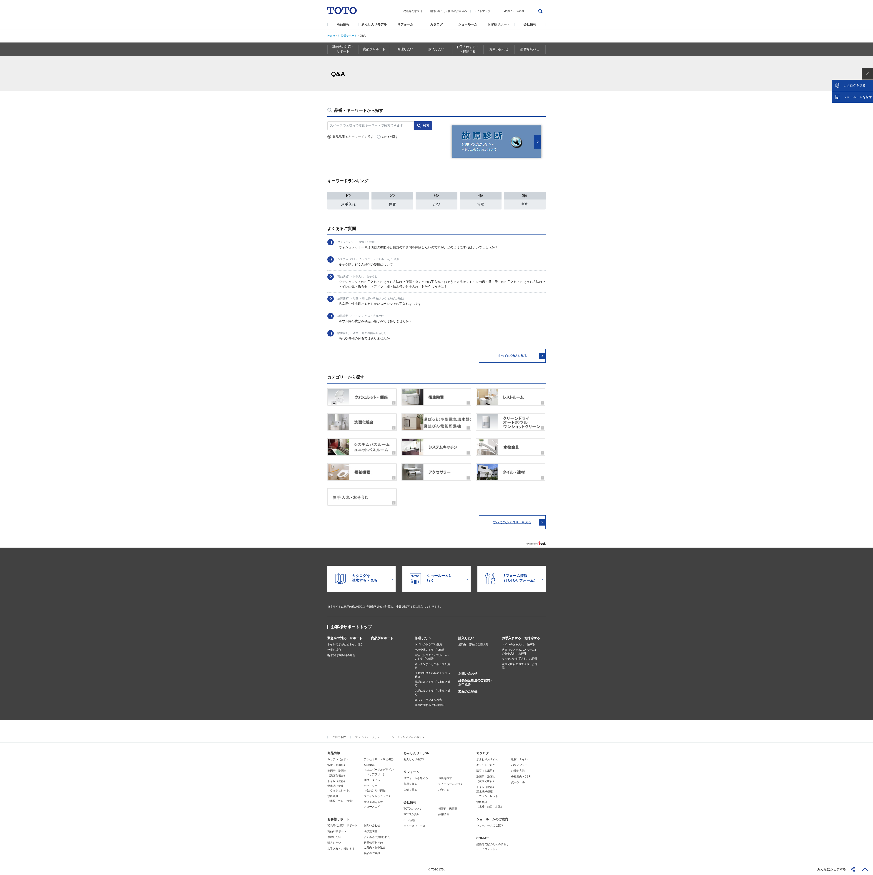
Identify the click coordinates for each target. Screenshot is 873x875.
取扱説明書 (370, 831)
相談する (443, 789)
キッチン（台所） (338, 759)
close (867, 74)
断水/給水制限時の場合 (341, 655)
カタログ (436, 24)
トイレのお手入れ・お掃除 (518, 644)
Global (520, 11)
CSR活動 (409, 820)
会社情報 (530, 24)
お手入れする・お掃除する (521, 638)
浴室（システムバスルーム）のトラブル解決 (432, 657)
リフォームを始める (416, 778)
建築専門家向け (412, 11)
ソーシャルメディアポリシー (409, 737)
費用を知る (410, 783)
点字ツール (518, 782)
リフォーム (405, 24)
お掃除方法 (518, 770)
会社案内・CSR (521, 776)
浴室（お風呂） (336, 765)
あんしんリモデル (374, 24)
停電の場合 (334, 649)
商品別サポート (382, 638)
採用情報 (443, 814)
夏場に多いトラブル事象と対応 (432, 683)
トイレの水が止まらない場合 (345, 644)
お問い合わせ (437, 11)
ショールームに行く (450, 783)
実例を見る (410, 789)
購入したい (466, 638)
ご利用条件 (339, 737)
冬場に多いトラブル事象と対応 (432, 692)
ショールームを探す (857, 97)
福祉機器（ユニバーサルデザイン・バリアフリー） (379, 769)
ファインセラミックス (377, 796)
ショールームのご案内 (492, 819)
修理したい (423, 638)
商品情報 (343, 24)
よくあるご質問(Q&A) (377, 837)
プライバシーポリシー (368, 737)
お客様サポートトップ (351, 627)
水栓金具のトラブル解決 (430, 649)
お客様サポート (499, 24)
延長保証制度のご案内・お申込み (475, 682)
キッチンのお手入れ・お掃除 (519, 658)
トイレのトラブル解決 (428, 644)
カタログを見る (854, 85)
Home (331, 35)
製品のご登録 (467, 691)
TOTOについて (413, 808)
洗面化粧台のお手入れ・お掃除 (519, 666)
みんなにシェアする (831, 869)
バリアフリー (519, 765)
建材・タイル (372, 780)
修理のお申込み (457, 11)
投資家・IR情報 (447, 808)
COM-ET (482, 838)
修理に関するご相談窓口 (430, 705)
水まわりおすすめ (487, 759)
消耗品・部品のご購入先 (473, 644)
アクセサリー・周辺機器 (379, 759)
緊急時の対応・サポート (344, 638)
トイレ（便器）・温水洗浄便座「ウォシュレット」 (339, 786)
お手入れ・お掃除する (341, 848)
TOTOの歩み (411, 814)
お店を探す (445, 778)
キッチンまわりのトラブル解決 (432, 666)
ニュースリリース (414, 826)
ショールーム (467, 24)
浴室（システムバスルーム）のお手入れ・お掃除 (519, 651)
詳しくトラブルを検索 (428, 699)
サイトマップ (482, 11)
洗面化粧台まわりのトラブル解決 (432, 674)
